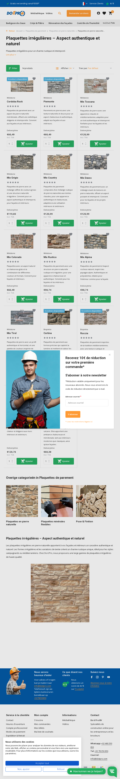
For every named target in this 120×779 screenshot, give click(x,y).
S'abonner (73, 414)
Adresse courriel (73, 396)
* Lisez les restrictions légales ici (78, 421)
